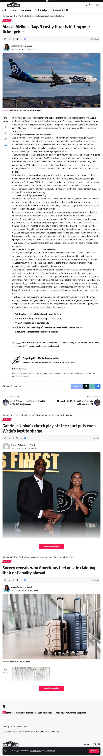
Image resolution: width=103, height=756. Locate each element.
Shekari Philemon (18, 445)
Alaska (34, 297)
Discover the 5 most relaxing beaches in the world (37, 331)
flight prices (17, 346)
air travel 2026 (28, 343)
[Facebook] (92, 744)
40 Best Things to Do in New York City (32, 323)
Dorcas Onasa (16, 46)
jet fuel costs (28, 346)
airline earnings (54, 343)
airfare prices (41, 343)
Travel (6, 20)
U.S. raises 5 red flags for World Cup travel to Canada (38, 318)
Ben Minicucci (93, 343)
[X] (95, 744)
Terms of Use (50, 751)
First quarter (77, 202)
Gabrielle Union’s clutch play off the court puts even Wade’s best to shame (48, 327)
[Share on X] (17, 39)
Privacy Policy (35, 751)
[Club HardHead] (13, 5)
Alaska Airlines (81, 343)
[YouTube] (98, 744)
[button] (94, 751)
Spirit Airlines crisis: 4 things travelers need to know (38, 314)
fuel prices (50, 232)
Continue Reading (51, 546)
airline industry (67, 343)
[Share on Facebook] (13, 39)
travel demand (53, 346)
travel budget (40, 346)
